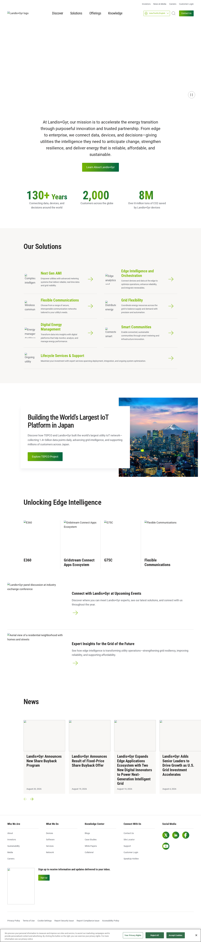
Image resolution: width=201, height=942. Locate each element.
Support (127, 846)
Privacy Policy (13, 920)
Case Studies (91, 839)
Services (50, 846)
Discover (57, 13)
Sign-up (43, 877)
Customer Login (186, 4)
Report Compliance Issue (88, 920)
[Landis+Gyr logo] (19, 13)
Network (50, 852)
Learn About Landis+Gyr (100, 167)
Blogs (87, 833)
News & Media (159, 4)
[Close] (196, 935)
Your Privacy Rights (132, 935)
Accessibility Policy (110, 920)
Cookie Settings (45, 920)
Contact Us (186, 13)
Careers (172, 4)
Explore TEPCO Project (45, 456)
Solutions (76, 13)
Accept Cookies (175, 935)
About (10, 833)
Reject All (155, 935)
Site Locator (129, 839)
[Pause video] (191, 94)
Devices (49, 833)
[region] (100, 935)
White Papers (91, 846)
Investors (146, 4)
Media (10, 852)
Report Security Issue (64, 920)
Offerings (95, 13)
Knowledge (115, 13)
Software (50, 839)
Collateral (89, 852)
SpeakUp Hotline (131, 859)
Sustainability (13, 846)
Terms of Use (29, 920)
